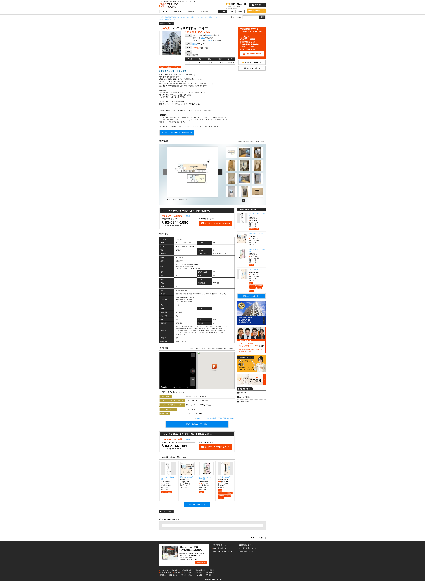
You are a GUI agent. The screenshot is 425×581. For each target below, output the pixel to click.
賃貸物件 (174, 570)
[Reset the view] (192, 371)
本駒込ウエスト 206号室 (187, 477)
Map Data (178, 388)
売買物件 (211, 570)
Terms (184, 388)
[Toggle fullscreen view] (193, 355)
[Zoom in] (192, 379)
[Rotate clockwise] (194, 371)
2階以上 (168, 67)
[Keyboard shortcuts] (174, 387)
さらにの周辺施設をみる (215, 418)
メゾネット (176, 67)
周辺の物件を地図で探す (197, 424)
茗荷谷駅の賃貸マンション (222, 548)
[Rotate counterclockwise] (191, 371)
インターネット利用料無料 (225, 493)
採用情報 (208, 575)
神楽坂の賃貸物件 (199, 570)
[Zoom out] (192, 384)
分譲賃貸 (163, 492)
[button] (214, 367)
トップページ (164, 570)
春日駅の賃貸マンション (221, 545)
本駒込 (208, 35)
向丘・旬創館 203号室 (224, 477)
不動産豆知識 (244, 401)
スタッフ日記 (244, 397)
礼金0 (162, 67)
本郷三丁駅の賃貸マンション (222, 551)
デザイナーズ (222, 495)
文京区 (194, 44)
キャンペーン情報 (165, 572)
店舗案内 (252, 39)
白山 (203, 38)
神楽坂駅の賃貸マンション (247, 548)
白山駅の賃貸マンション (247, 551)
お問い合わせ (173, 575)
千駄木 (210, 40)
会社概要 (199, 575)
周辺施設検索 (210, 572)
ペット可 (221, 498)
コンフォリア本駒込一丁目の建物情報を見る (176, 132)
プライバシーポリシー (187, 575)
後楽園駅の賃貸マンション (247, 545)
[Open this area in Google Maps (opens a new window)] (163, 387)
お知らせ (242, 392)
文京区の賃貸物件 (185, 570)
